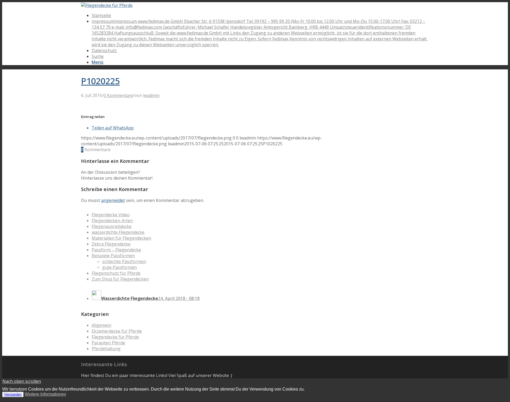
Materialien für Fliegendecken (121, 238)
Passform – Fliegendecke (116, 250)
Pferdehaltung (106, 349)
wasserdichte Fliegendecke (118, 232)
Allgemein (101, 325)
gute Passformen (119, 267)
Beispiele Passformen (113, 256)
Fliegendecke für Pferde (115, 337)
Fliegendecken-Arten (112, 220)
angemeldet (113, 200)
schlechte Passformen (124, 261)
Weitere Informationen (45, 394)
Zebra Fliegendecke (111, 244)
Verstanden (13, 394)
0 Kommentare (118, 95)
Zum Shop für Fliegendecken (120, 279)
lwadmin (151, 95)
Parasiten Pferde (108, 343)
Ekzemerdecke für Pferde (117, 331)
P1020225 (100, 81)
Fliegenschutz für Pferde (116, 273)
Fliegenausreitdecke (111, 226)
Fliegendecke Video (111, 215)
